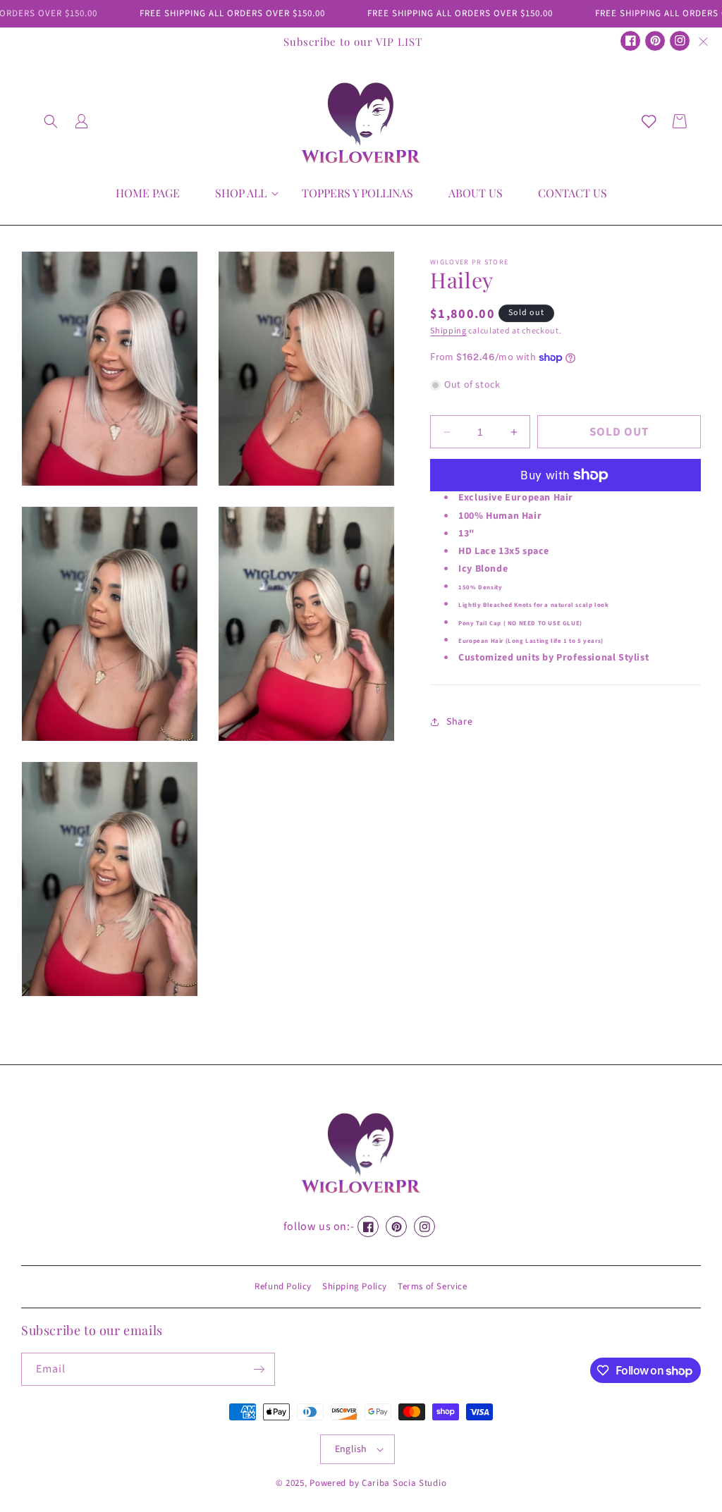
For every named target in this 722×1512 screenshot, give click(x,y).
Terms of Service (432, 1286)
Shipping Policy (354, 1286)
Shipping (448, 331)
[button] (50, 121)
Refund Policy (283, 1286)
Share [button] (459, 722)
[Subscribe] (258, 1369)
